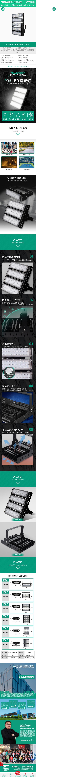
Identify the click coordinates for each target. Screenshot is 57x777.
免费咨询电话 (18, 776)
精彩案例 (19, 5)
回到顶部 (4, 776)
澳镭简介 (6, 5)
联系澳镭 (31, 5)
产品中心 (12, 5)
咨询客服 (25, 776)
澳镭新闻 (25, 5)
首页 (1, 5)
